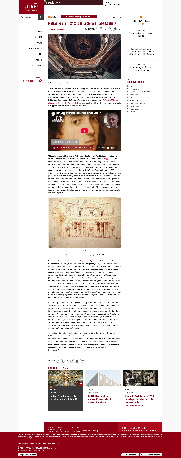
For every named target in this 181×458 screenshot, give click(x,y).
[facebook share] (110, 29)
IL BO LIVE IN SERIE (36, 37)
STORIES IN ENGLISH (35, 48)
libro (131, 97)
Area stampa (75, 427)
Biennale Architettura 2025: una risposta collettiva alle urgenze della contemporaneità (139, 400)
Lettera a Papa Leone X (82, 261)
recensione (134, 100)
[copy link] (96, 29)
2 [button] (86, 252)
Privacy (67, 427)
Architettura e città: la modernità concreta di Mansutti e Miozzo (99, 399)
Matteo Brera (134, 95)
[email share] (119, 29)
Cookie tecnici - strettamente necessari (34, 447)
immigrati (133, 86)
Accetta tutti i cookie (130, 455)
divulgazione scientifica (138, 103)
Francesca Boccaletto (57, 29)
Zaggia (106, 159)
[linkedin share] (115, 29)
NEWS (40, 31)
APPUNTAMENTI (37, 65)
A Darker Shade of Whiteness (140, 92)
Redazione (51, 427)
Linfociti (132, 112)
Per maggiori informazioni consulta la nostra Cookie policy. (40, 443)
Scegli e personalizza (27, 455)
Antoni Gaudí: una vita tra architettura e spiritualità (63, 397)
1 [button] (84, 252)
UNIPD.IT (39, 60)
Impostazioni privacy (90, 431)
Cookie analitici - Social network (32, 451)
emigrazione (134, 89)
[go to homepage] (31, 7)
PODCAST (39, 43)
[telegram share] (105, 29)
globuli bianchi (135, 109)
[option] (84, 222)
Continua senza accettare (151, 455)
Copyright (60, 427)
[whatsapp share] (101, 29)
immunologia (134, 106)
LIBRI (40, 54)
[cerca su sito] (41, 17)
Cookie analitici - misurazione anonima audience (38, 449)
